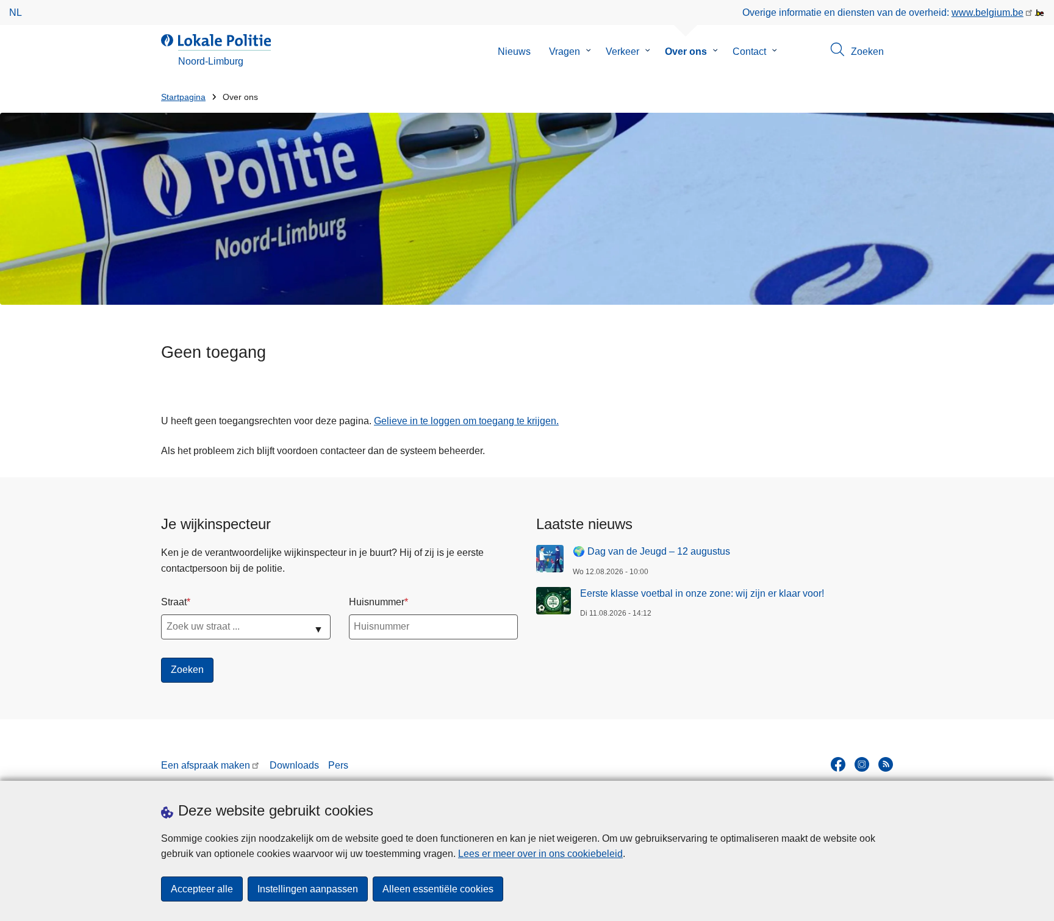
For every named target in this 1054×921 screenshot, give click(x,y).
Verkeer (622, 51)
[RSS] (885, 764)
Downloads (294, 765)
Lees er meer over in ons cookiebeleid (540, 853)
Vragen (564, 51)
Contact (749, 51)
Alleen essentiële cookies (437, 889)
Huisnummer (376, 602)
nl (15, 12)
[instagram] (862, 764)
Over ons (686, 51)
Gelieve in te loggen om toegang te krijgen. (466, 421)
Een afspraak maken (205, 765)
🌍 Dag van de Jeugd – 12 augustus (651, 551)
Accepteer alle (202, 889)
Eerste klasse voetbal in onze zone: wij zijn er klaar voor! (702, 593)
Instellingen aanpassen (307, 889)
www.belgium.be (988, 12)
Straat (174, 602)
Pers (338, 765)
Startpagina (183, 97)
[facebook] (838, 764)
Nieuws (514, 51)
